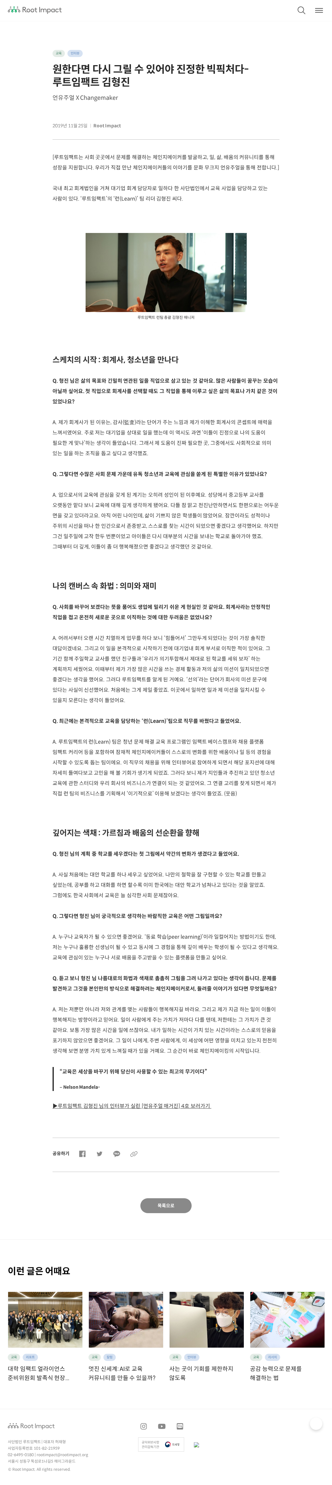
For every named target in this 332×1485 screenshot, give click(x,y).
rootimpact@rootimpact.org (62, 1455)
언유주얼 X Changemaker (85, 98)
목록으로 (166, 1206)
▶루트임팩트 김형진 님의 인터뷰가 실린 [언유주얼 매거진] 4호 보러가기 (132, 1106)
